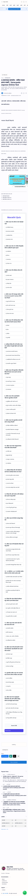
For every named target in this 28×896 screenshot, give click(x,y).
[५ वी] (20, 826)
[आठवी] (21, 5)
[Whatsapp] (8, 873)
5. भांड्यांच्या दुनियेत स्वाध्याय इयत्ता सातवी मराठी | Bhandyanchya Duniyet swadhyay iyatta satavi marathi (14, 795)
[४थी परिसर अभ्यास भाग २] (20, 823)
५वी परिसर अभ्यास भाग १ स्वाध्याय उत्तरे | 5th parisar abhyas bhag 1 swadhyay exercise (13, 777)
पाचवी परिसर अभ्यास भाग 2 (7, 199)
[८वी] (8, 807)
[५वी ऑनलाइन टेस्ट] (5, 750)
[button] (2, 2)
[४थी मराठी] (7, 826)
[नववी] (24, 5)
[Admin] (7, 93)
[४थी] (20, 820)
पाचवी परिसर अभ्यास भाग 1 (7, 197)
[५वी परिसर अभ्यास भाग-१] (11, 774)
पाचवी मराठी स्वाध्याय (6, 196)
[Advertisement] (14, 26)
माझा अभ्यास (5, 2)
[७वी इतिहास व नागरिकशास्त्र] (11, 799)
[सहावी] (14, 5)
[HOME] (3, 5)
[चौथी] (7, 5)
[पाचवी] (10, 5)
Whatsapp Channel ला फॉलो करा (14, 9)
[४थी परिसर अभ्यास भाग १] (7, 823)
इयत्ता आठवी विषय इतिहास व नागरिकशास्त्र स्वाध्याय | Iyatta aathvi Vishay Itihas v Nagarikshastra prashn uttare (14, 811)
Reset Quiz (8, 730)
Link (7, 9)
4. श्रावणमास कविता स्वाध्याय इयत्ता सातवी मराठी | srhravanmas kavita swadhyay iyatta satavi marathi (14, 788)
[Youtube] (3, 873)
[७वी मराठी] (8, 784)
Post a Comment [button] (14, 762)
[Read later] (22, 93)
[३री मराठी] (7, 820)
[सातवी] (17, 5)
